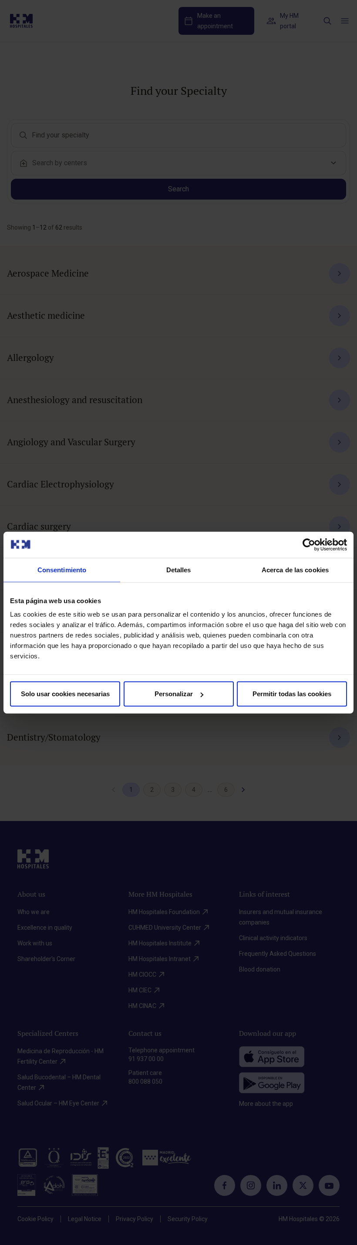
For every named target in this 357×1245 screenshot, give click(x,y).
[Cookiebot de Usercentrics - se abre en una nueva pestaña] (309, 544)
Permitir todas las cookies (292, 694)
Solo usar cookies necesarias (65, 694)
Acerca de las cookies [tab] (295, 569)
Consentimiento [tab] (61, 569)
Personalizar (174, 694)
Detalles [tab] (178, 569)
